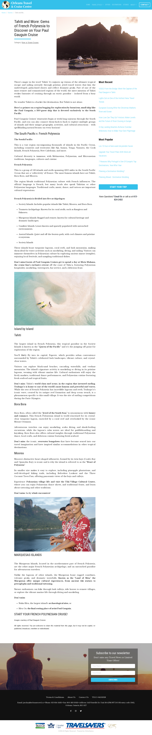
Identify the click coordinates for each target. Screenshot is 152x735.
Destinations (116, 5)
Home (88, 5)
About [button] (133, 5)
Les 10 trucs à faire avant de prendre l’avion (116, 146)
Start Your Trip (118, 187)
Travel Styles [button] (97, 5)
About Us (71, 697)
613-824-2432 (56, 703)
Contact (145, 5)
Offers (107, 5)
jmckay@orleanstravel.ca (33, 703)
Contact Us (83, 697)
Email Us (118, 196)
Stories (126, 5)
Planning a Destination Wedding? (112, 171)
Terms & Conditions (55, 697)
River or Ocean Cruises (30, 43)
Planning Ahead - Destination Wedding (114, 177)
